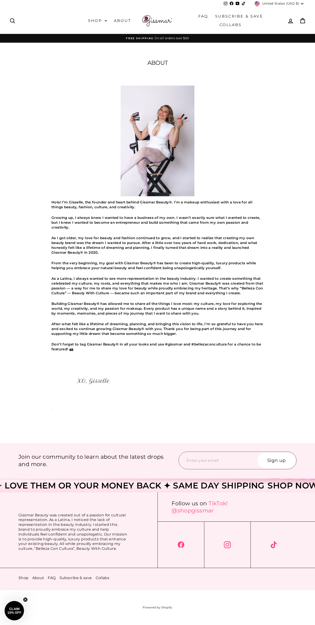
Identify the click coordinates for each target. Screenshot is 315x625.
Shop (96, 20)
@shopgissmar (193, 510)
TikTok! (218, 503)
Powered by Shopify (157, 607)
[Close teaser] (25, 599)
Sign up (276, 460)
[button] (14, 610)
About (122, 20)
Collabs (231, 25)
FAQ (203, 16)
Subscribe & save (239, 16)
